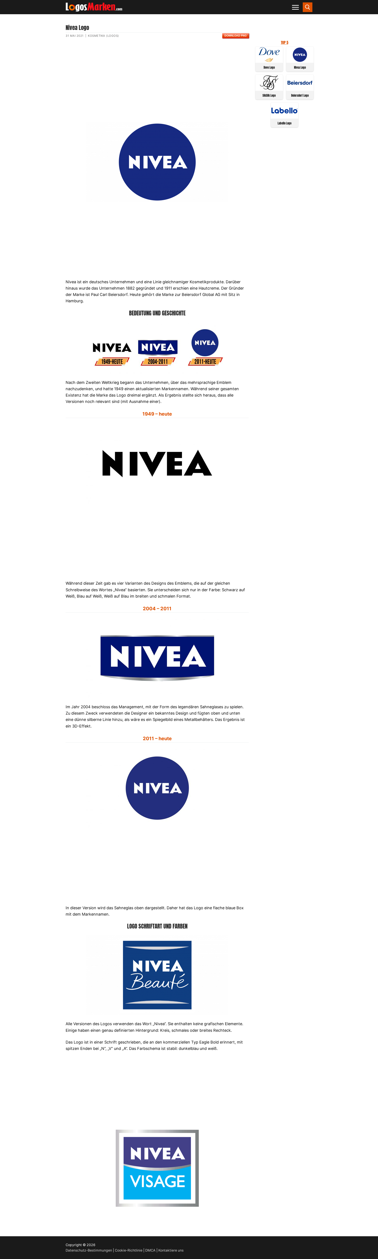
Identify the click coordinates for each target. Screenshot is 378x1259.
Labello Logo (284, 123)
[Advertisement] (157, 83)
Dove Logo (269, 67)
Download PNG (235, 35)
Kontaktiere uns (171, 1250)
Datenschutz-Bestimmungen (89, 1250)
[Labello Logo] (284, 116)
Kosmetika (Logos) (103, 35)
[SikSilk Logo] (269, 88)
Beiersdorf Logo (300, 95)
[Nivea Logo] (300, 60)
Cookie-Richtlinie (128, 1250)
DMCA (150, 1250)
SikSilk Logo (269, 95)
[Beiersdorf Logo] (300, 88)
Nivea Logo (300, 67)
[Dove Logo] (269, 60)
